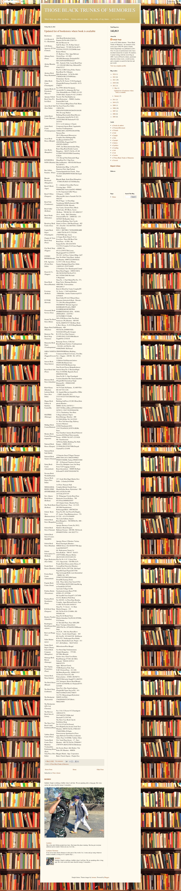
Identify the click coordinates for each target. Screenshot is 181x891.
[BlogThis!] (72, 761)
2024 (114, 74)
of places (115, 143)
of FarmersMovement (118, 128)
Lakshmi (48, 843)
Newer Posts (48, 769)
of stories (115, 155)
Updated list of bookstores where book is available (69, 31)
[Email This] (70, 761)
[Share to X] (74, 761)
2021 (114, 80)
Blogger (106, 877)
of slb (114, 150)
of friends (115, 130)
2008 (114, 108)
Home (74, 769)
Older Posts (100, 769)
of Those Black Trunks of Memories (59, 764)
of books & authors (118, 125)
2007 (114, 111)
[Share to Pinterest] (78, 761)
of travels (115, 160)
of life (114, 138)
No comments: (59, 761)
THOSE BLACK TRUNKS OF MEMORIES (89, 9)
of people (115, 140)
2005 (114, 117)
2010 (114, 102)
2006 (114, 114)
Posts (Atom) (56, 773)
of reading (115, 148)
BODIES (47, 779)
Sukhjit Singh (116, 40)
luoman (94, 877)
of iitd (114, 133)
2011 (114, 100)
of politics (115, 145)
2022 (114, 77)
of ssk (114, 153)
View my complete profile (118, 66)
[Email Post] (66, 761)
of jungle (115, 135)
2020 (114, 83)
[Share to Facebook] (76, 761)
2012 (114, 86)
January (116, 96)
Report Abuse (115, 166)
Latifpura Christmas (52, 851)
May (116, 88)
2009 (114, 105)
